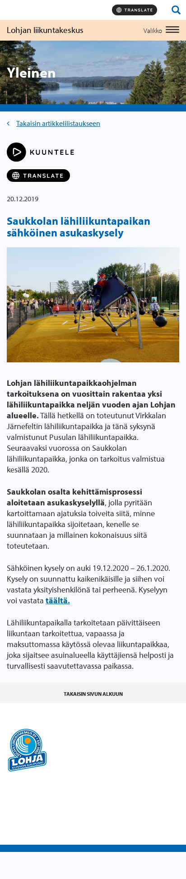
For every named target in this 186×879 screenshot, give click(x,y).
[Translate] (134, 10)
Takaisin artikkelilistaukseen (58, 123)
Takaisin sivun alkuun (93, 693)
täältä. (58, 600)
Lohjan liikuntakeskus (45, 29)
